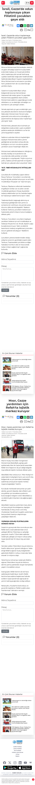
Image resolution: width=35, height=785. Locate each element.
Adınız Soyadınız (8, 259)
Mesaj (4, 266)
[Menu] (32, 3)
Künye (17, 754)
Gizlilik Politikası (17, 746)
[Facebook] (4, 762)
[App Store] (25, 768)
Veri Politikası (17, 750)
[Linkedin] (20, 762)
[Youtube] (25, 762)
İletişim (17, 756)
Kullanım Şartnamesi (17, 752)
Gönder (5, 290)
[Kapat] (33, 779)
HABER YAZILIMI (16, 773)
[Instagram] (15, 762)
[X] (9, 762)
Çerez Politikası (17, 748)
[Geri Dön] (3, 3)
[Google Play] (10, 768)
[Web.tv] (30, 762)
